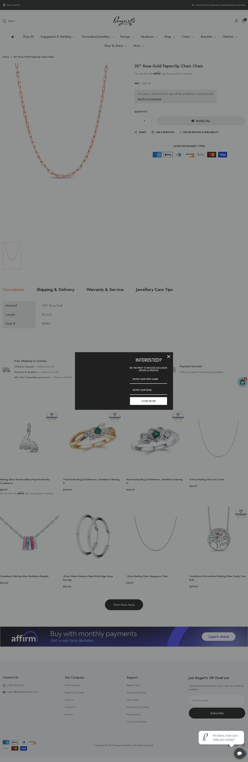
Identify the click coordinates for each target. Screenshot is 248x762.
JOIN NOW (148, 401)
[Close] (168, 356)
